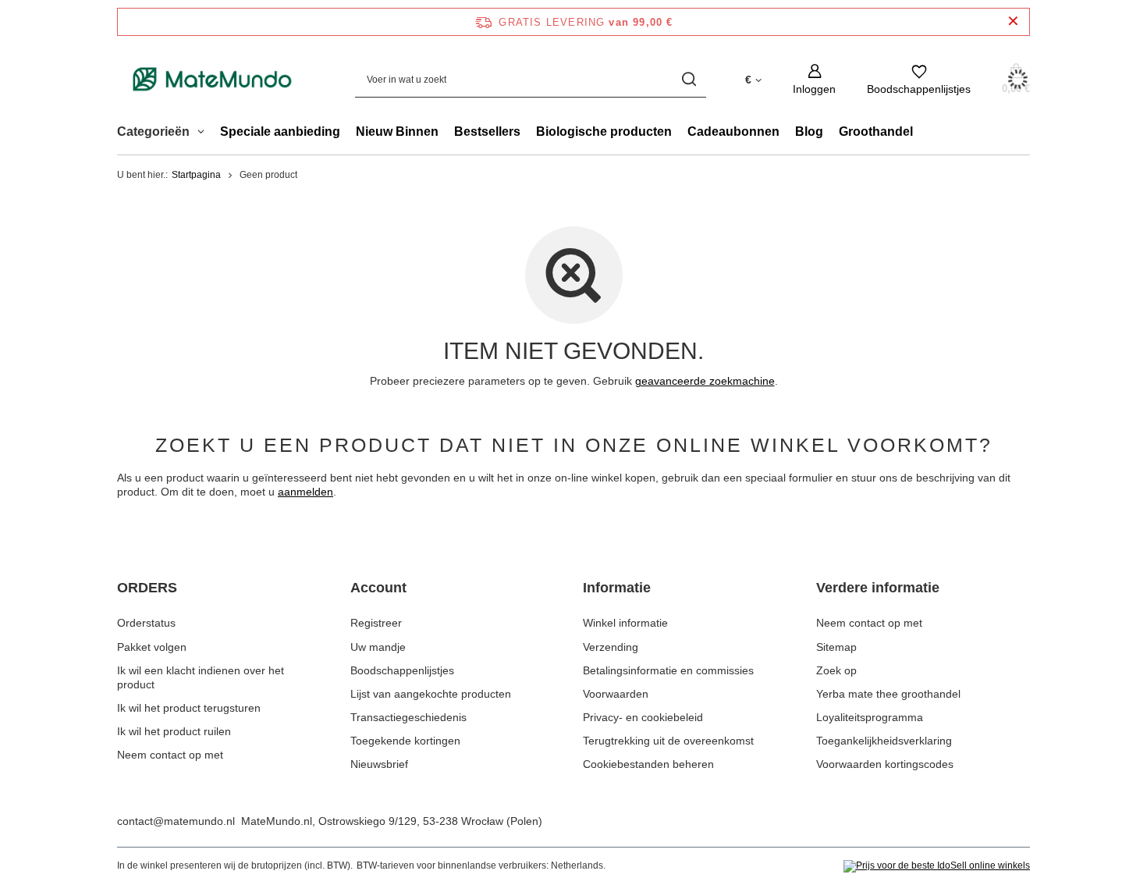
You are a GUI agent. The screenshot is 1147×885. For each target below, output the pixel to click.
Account (378, 587)
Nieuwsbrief (379, 764)
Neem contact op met (170, 754)
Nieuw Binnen (397, 131)
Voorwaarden (615, 694)
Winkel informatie (625, 623)
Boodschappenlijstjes (402, 670)
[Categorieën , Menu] (204, 133)
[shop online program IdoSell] (936, 866)
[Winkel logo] (212, 79)
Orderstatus (146, 623)
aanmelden (305, 491)
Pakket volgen (151, 647)
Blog (809, 131)
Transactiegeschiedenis (408, 717)
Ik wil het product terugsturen (189, 708)
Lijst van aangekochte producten (430, 694)
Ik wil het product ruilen (174, 731)
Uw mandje (378, 647)
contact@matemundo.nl (176, 821)
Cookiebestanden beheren (648, 764)
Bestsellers (487, 131)
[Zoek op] (688, 79)
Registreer (376, 623)
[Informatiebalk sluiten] (1013, 21)
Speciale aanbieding (280, 131)
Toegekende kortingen (405, 740)
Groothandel (876, 131)
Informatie (617, 587)
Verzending (610, 647)
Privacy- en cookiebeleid (643, 717)
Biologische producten (604, 131)
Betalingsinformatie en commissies (668, 670)
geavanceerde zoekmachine (705, 381)
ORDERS (147, 587)
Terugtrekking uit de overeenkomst (668, 740)
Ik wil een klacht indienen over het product (200, 677)
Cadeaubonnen (733, 131)
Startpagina (196, 174)
